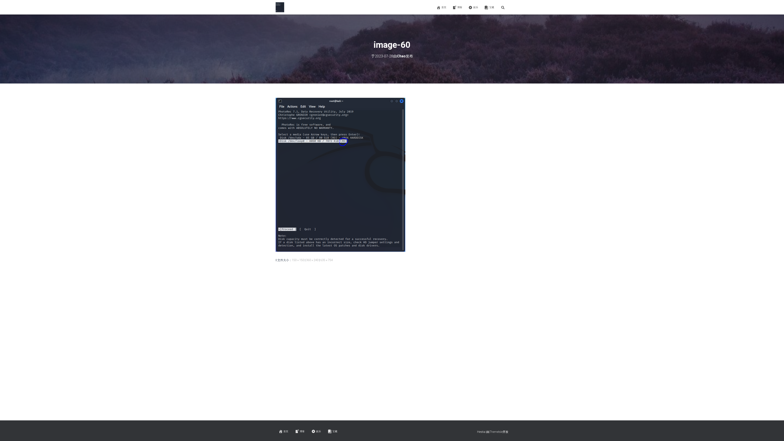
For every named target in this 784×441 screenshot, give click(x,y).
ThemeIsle (496, 431)
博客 (459, 7)
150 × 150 (298, 260)
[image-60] (340, 174)
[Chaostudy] (280, 7)
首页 (443, 7)
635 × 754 (326, 260)
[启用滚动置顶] (776, 433)
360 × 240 (312, 260)
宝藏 (491, 7)
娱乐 (475, 7)
